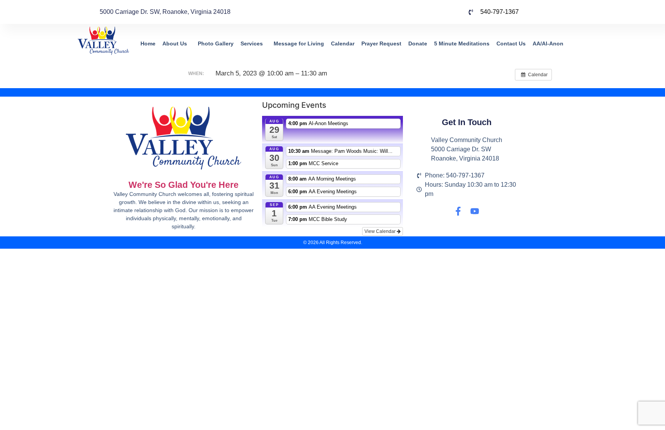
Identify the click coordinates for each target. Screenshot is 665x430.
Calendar (342, 43)
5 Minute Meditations (462, 43)
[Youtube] (474, 211)
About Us (174, 43)
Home (147, 43)
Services (252, 43)
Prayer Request (381, 43)
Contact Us (511, 43)
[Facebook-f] (458, 211)
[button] (176, 44)
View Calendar (380, 231)
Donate (417, 43)
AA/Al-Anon (548, 43)
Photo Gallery (216, 43)
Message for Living (299, 43)
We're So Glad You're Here (184, 185)
